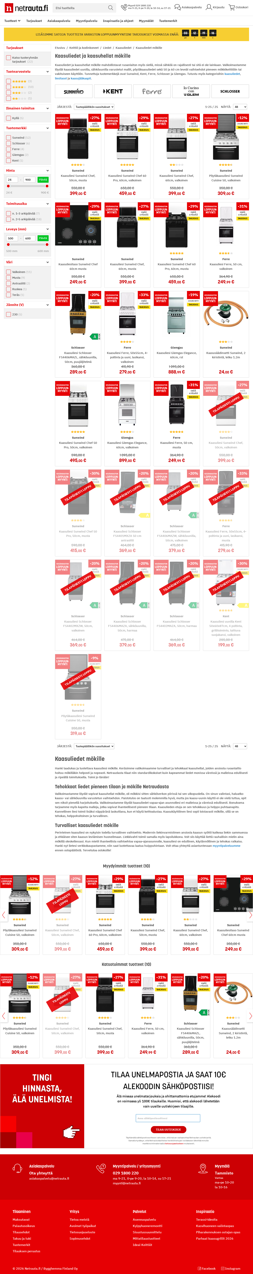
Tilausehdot (21, 1232)
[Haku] (110, 8)
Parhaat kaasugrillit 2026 (214, 1238)
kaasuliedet (232, 74)
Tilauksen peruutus (26, 1251)
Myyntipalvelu (86, 21)
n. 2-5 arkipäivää (26, 219)
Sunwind (21, 137)
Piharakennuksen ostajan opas (218, 1232)
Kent (17, 160)
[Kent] (113, 91)
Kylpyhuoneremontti (147, 1226)
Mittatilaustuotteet (146, 1238)
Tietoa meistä (79, 1219)
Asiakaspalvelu (58, 21)
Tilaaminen (22, 1211)
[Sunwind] (74, 91)
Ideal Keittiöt (142, 1245)
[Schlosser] (230, 91)
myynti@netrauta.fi (127, 1183)
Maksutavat (21, 1219)
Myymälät (146, 21)
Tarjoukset (34, 21)
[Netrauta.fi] (26, 8)
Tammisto (224, 1173)
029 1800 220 (126, 1173)
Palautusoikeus (24, 1226)
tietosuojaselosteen (174, 1143)
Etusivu (60, 48)
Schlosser (20, 143)
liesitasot (61, 78)
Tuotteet (10, 21)
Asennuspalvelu (144, 1219)
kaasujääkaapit (81, 78)
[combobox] (84, 8)
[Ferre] (152, 91)
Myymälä (222, 1166)
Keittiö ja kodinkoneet (84, 48)
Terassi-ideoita (206, 1219)
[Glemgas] (191, 91)
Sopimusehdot (80, 1238)
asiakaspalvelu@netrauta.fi (49, 1178)
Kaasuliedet (124, 48)
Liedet (107, 48)
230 (16, 314)
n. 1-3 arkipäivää (25, 213)
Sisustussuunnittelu (147, 1232)
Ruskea (19, 289)
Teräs (17, 295)
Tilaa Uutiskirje (168, 1129)
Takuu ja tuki (22, 1238)
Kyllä (17, 118)
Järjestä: (64, 107)
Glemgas (19, 155)
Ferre (17, 149)
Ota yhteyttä (41, 1173)
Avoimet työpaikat (83, 1226)
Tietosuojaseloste (82, 1232)
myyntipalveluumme (226, 846)
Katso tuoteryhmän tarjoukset (25, 59)
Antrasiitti (20, 283)
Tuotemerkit (168, 21)
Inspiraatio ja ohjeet (118, 21)
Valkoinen (21, 272)
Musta (18, 277)
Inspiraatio (205, 1211)
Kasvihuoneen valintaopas (215, 1226)
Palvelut (139, 1211)
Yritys (74, 1211)
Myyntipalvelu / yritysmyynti (136, 1166)
